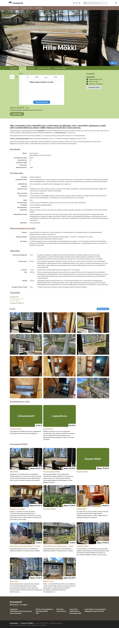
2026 (36, 77)
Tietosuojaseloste (33, 625)
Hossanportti (14, 8)
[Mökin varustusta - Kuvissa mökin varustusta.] (59, 388)
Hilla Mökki (39, 8)
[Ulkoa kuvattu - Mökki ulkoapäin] (26, 344)
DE (79, 3)
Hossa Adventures (15, 613)
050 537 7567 (14, 301)
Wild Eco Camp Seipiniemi (44, 609)
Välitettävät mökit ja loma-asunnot (21, 611)
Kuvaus (22, 68)
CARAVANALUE (74, 611)
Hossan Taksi (73, 609)
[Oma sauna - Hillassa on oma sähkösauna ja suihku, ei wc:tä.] (93, 366)
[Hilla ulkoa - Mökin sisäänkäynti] (93, 322)
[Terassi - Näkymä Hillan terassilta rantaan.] (26, 322)
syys (46, 77)
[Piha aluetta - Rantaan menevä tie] (93, 344)
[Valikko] (116, 3)
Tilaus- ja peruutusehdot (17, 625)
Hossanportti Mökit (27, 8)
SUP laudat (59, 609)
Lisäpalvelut (14, 609)
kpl (16, 77)
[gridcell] (21, 83)
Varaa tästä (13, 68)
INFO (37, 613)
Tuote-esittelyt (61, 611)
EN (76, 3)
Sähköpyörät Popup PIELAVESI (94, 611)
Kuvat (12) (31, 68)
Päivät (21, 73)
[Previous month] (21, 77)
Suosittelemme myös (44, 68)
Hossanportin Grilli (75, 613)
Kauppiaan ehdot (94, 87)
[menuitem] (95, 3)
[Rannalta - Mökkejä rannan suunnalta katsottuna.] (59, 344)
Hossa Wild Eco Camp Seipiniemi (95, 609)
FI (73, 3)
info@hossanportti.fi (16, 299)
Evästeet (44, 625)
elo (28, 77)
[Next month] (61, 77)
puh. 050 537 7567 (42, 623)
